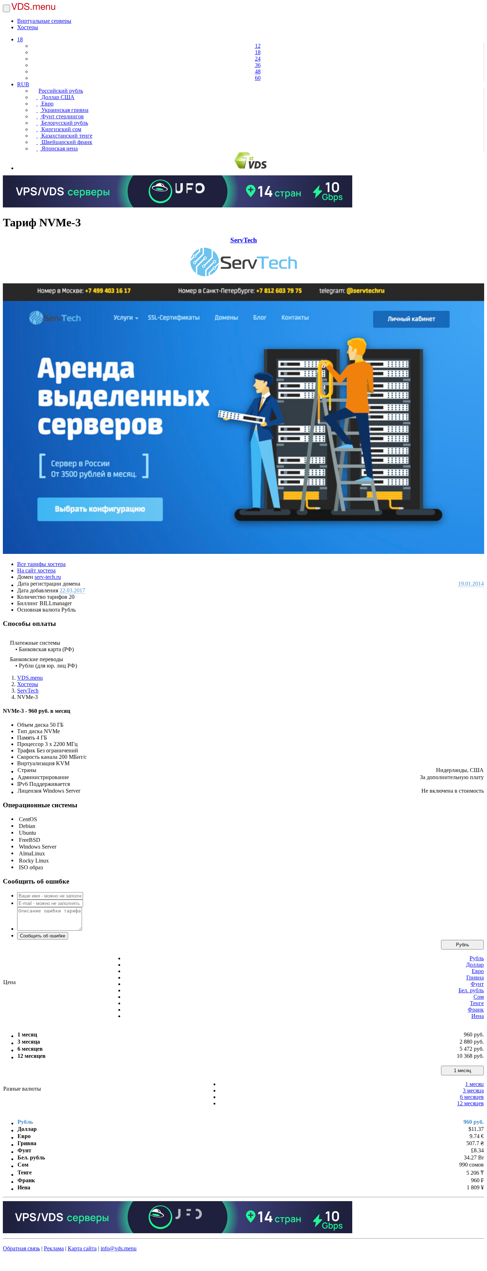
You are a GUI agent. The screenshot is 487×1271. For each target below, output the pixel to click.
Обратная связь (21, 1248)
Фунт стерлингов (62, 116)
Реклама (54, 1248)
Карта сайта (82, 1248)
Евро (46, 104)
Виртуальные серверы (44, 21)
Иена (477, 1016)
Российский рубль (61, 91)
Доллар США (57, 97)
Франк (476, 1010)
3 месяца (473, 1090)
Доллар (475, 965)
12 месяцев (470, 1103)
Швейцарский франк (66, 142)
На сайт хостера (36, 570)
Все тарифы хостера (41, 564)
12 (258, 46)
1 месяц (462, 1070)
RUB (23, 84)
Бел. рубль (471, 990)
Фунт (477, 984)
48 (258, 71)
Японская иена (59, 148)
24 (258, 59)
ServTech (243, 240)
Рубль (462, 944)
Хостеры (27, 27)
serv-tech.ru (48, 577)
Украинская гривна (64, 110)
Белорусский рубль (64, 123)
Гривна (475, 977)
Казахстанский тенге (66, 136)
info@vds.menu (119, 1248)
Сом (478, 997)
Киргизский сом (60, 129)
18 (20, 39)
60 (258, 78)
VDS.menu (30, 678)
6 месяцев (472, 1097)
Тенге (477, 1003)
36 (258, 65)
